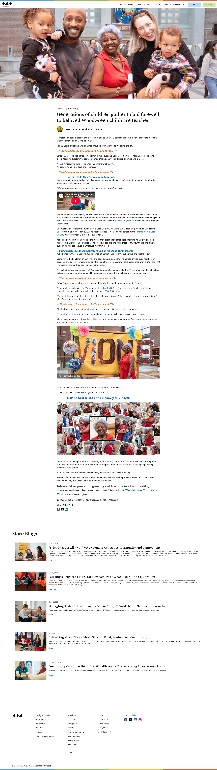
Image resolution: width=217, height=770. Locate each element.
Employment (72, 724)
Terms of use (103, 719)
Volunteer (177, 4)
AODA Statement (104, 732)
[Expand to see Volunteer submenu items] (183, 5)
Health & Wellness (74, 736)
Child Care (71, 719)
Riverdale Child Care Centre (111, 288)
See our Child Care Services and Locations (91, 177)
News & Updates (42, 719)
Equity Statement (104, 728)
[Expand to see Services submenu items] (156, 5)
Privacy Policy (103, 724)
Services (150, 4)
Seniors (70, 749)
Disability (71, 728)
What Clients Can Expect (45, 736)
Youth (70, 753)
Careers (39, 732)
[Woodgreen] (7, 4)
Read (50, 560)
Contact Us (194, 4)
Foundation (163, 4)
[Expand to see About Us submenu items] (144, 5)
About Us (139, 4)
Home (130, 4)
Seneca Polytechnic (124, 220)
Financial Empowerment (76, 732)
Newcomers (72, 744)
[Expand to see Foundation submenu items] (170, 5)
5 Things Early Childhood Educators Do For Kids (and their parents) (95, 251)
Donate (209, 4)
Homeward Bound (74, 740)
